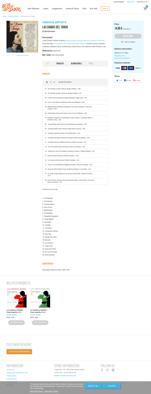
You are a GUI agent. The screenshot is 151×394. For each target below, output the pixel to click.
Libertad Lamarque (97, 40)
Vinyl (84, 8)
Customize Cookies (51, 391)
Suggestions (57, 8)
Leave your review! (22, 55)
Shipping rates (119, 56)
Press (91, 63)
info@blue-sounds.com (67, 376)
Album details (76, 63)
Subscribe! (130, 2)
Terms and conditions (122, 58)
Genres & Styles (72, 8)
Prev (50, 82)
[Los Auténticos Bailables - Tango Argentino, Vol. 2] (40, 298)
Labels (45, 8)
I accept (112, 386)
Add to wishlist (129, 42)
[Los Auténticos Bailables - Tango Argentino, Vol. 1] (16, 298)
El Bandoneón (48, 31)
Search (105, 8)
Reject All (93, 386)
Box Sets (93, 8)
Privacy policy (11, 376)
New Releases (33, 8)
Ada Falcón (67, 44)
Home (4, 16)
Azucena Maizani (83, 40)
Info (47, 63)
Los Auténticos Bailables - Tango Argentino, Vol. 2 (39, 311)
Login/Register (118, 2)
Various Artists (13, 16)
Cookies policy (11, 379)
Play (47, 82)
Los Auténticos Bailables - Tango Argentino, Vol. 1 (15, 311)
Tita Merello (58, 44)
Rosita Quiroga (70, 40)
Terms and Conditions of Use (16, 373)
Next (54, 82)
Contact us (10, 370)
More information (36, 391)
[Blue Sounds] (11, 7)
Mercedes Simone (78, 44)
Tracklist (60, 63)
